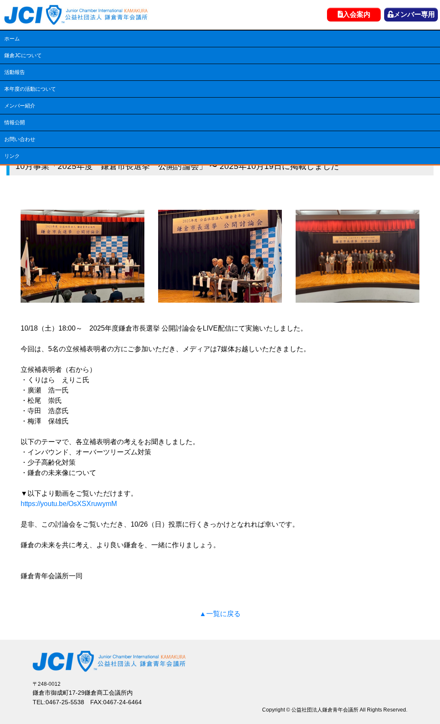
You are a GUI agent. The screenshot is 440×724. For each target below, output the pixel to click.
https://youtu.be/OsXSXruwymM (69, 503)
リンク (12, 156)
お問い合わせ (19, 139)
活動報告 (14, 72)
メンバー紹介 (19, 106)
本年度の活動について (30, 89)
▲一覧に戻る (220, 613)
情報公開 (14, 123)
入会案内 (356, 14)
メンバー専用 (414, 14)
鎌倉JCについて (23, 55)
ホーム (12, 39)
